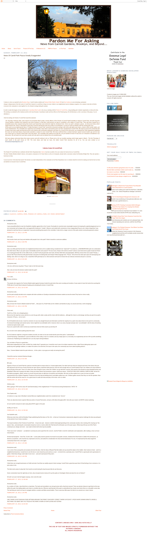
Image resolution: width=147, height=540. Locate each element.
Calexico (43, 152)
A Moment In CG (40, 48)
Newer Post (7, 510)
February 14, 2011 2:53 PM (17, 296)
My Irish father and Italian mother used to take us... (120, 170)
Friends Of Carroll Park (37, 214)
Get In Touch (17, 48)
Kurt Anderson (67, 102)
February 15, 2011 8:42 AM (17, 358)
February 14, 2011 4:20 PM (17, 306)
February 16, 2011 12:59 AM (17, 410)
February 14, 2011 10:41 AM (17, 287)
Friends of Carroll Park (61, 110)
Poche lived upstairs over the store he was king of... (121, 174)
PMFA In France (52, 48)
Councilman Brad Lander (35, 110)
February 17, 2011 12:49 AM (17, 479)
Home (3, 48)
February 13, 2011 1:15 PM (17, 232)
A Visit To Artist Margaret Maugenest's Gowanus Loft (125, 197)
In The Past (62, 48)
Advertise (71, 48)
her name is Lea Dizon (113, 172)
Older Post (98, 510)
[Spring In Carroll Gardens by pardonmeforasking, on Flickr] (52, 96)
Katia (8, 276)
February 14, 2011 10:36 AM (17, 272)
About (9, 48)
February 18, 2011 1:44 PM (17, 492)
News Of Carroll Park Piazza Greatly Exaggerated (22, 56)
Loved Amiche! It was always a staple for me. (119, 176)
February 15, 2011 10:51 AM (17, 389)
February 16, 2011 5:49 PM (17, 456)
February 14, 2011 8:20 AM (17, 259)
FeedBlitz (116, 161)
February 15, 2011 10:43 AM (17, 379)
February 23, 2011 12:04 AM (17, 504)
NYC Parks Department (56, 214)
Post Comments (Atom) (17, 514)
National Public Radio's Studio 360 (52, 102)
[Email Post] (25, 211)
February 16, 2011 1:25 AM (17, 443)
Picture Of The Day (28, 48)
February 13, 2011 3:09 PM (17, 242)
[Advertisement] (116, 283)
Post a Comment (8, 508)
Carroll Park (22, 214)
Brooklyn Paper (26, 102)
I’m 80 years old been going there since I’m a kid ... (120, 167)
